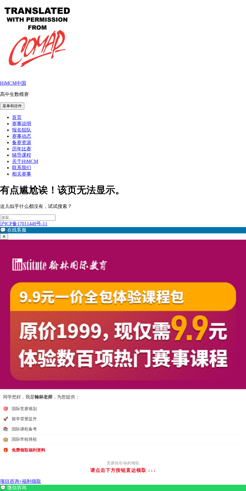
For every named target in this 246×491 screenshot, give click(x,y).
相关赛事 (21, 173)
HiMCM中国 (13, 83)
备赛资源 (21, 142)
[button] (123, 230)
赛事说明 (21, 123)
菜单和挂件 (12, 106)
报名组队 (21, 129)
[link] (123, 488)
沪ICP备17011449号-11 (23, 223)
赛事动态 (21, 136)
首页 (17, 117)
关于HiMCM (25, 161)
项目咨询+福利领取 (20, 481)
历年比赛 (21, 148)
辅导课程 (21, 155)
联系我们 (21, 167)
